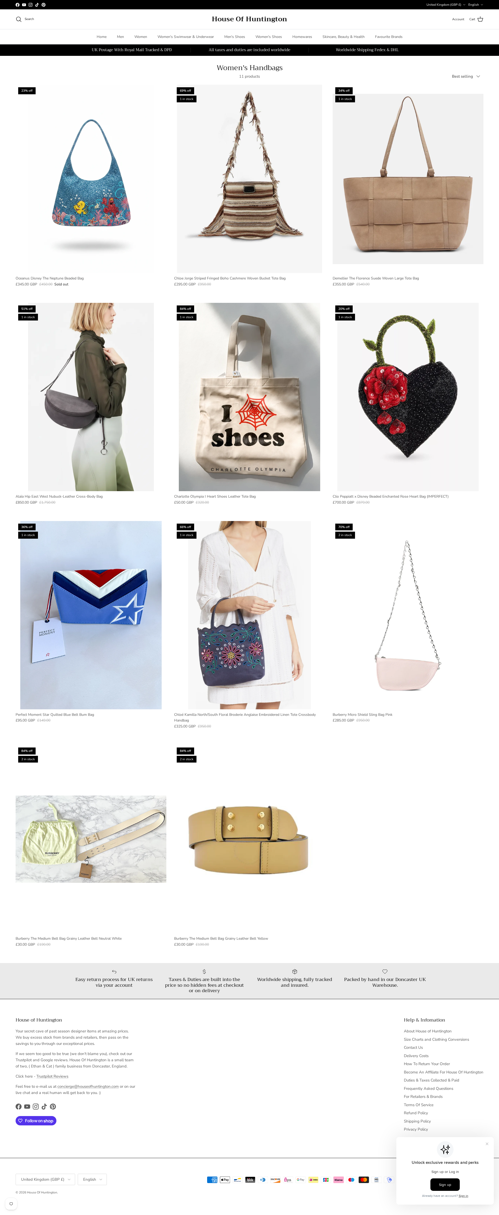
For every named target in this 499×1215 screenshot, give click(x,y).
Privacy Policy (416, 1129)
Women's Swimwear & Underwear (185, 36)
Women (140, 36)
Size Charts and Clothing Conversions (436, 1039)
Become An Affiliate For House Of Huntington (443, 1072)
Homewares (302, 36)
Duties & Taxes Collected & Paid (431, 1080)
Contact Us (413, 1047)
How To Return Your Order (427, 1063)
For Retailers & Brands (423, 1096)
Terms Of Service (419, 1104)
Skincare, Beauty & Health (344, 36)
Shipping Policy (417, 1121)
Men (120, 36)
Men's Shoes (234, 36)
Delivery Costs (416, 1055)
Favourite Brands (389, 36)
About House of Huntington (428, 1031)
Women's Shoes (268, 36)
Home (102, 36)
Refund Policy (416, 1113)
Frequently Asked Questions (428, 1088)
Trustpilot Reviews (52, 1076)
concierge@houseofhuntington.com (88, 1086)
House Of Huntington (42, 1192)
